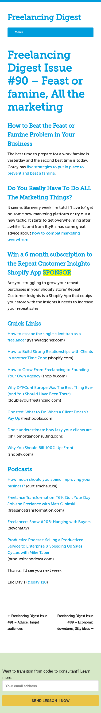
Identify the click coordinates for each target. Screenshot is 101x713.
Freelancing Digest (44, 17)
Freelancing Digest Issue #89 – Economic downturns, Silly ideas (75, 622)
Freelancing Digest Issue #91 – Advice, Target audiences (27, 622)
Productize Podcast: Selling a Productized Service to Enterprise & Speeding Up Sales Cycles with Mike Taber (45, 546)
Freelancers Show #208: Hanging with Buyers (49, 522)
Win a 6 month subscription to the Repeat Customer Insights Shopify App (50, 263)
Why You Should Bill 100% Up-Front (40, 448)
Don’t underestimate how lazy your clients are (50, 430)
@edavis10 (37, 582)
